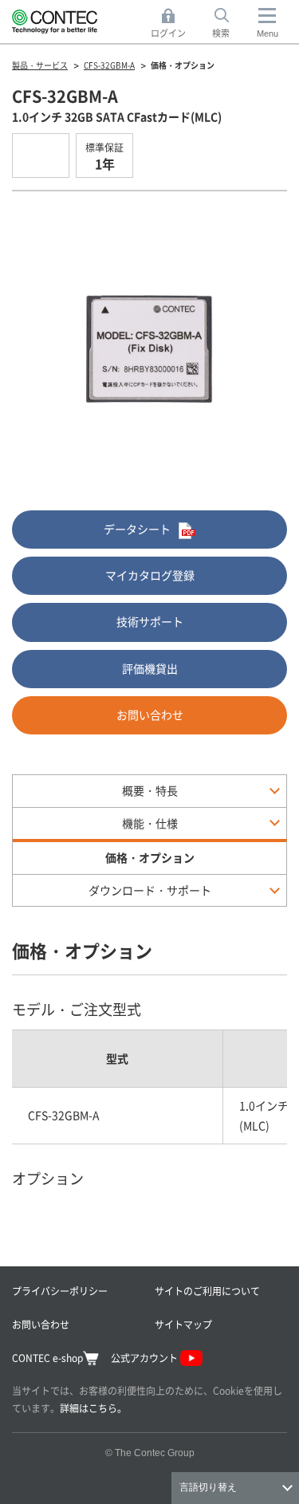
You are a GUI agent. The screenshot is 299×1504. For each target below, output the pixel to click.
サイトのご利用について (207, 1290)
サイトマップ (183, 1324)
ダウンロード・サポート (150, 890)
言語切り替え (208, 1487)
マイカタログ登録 (150, 575)
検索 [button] (229, 24)
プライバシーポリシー (60, 1290)
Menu (267, 33)
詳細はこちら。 (93, 1408)
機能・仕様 (150, 823)
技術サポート (149, 621)
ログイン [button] (173, 24)
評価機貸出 (150, 668)
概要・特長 (150, 790)
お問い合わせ (149, 714)
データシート (137, 529)
